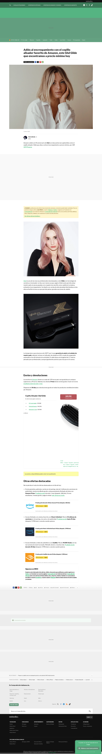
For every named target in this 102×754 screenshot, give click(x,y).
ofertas (41, 587)
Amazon (69, 40)
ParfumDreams (33, 406)
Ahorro (40, 701)
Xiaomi (83, 40)
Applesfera (12, 728)
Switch (11, 701)
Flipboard (40, 62)
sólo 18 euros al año (58, 495)
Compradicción (28, 211)
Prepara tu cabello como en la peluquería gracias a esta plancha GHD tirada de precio (36, 675)
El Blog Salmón (86, 724)
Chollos (56, 40)
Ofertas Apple (32, 679)
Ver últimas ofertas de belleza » (32, 216)
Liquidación (45, 40)
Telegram (84, 5)
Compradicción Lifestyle (51, 211)
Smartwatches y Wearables (42, 690)
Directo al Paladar (50, 724)
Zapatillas (38, 40)
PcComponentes (76, 40)
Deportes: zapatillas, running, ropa (14, 694)
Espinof (35, 726)
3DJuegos (24, 724)
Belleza (30, 587)
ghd (36, 587)
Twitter (87, 5)
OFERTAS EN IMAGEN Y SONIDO (52, 5)
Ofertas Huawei (40, 679)
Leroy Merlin (62, 40)
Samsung (12, 698)
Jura (25, 701)
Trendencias (73, 724)
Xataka (11, 724)
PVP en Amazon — (41, 506)
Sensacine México (38, 741)
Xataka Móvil (12, 726)
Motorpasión (61, 724)
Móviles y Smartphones (29, 689)
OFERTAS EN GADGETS (70, 5)
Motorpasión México (63, 741)
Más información (52, 752)
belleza (73, 587)
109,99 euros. (28, 147)
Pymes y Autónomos (87, 726)
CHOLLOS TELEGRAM (19, 5)
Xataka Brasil (12, 743)
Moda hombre (27, 693)
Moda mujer (41, 693)
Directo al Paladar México (50, 742)
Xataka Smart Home (14, 730)
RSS (67, 704)
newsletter (38, 577)
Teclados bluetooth (79, 679)
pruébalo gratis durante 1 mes (33, 384)
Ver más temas (14, 704)
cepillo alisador (55, 587)
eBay (39, 698)
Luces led (88, 679)
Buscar (89, 711)
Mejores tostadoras (59, 679)
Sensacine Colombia (38, 743)
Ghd (25, 281)
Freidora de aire (69, 679)
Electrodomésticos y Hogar (14, 690)
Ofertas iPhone (49, 679)
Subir (88, 717)
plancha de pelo (65, 587)
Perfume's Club (33, 409)
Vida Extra (24, 726)
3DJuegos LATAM (26, 741)
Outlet (51, 40)
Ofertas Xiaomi (23, 679)
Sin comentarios (29, 62)
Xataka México (13, 741)
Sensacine (36, 724)
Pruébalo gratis (40, 493)
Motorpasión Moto (63, 726)
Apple (25, 698)
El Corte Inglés (24, 40)
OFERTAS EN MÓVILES (34, 5)
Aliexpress (32, 40)
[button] (32, 137)
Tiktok (92, 5)
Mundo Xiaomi (13, 732)
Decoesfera (73, 726)
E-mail (43, 62)
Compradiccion (74, 728)
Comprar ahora (68, 397)
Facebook (89, 5)
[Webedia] (89, 1)
